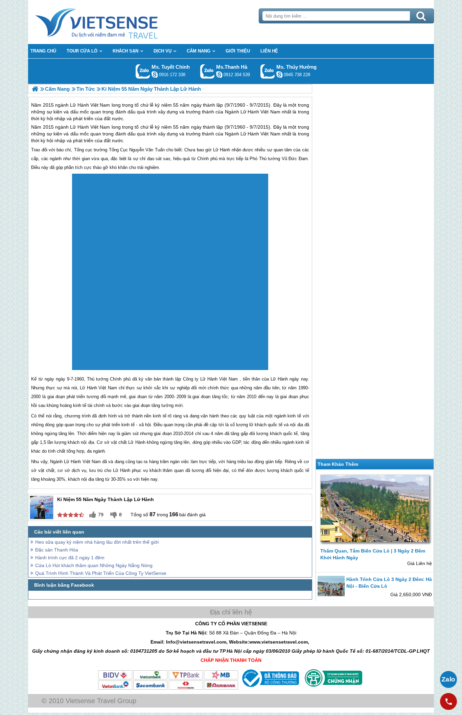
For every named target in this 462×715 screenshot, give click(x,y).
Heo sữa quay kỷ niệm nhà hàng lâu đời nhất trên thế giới (97, 542)
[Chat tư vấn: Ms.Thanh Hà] (219, 74)
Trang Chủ (113, 22)
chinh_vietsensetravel (154, 74)
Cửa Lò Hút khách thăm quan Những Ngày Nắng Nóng (94, 565)
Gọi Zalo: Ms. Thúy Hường (267, 71)
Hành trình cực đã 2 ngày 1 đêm (70, 557)
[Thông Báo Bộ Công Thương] (270, 688)
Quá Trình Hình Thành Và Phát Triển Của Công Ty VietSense (100, 573)
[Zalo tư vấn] (448, 679)
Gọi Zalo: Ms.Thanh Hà (207, 71)
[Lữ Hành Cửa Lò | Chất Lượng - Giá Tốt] (35, 89)
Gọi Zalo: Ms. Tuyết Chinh (143, 71)
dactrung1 (279, 74)
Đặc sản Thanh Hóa (56, 549)
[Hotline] (448, 701)
